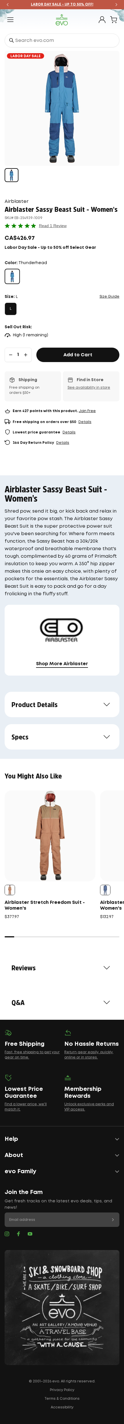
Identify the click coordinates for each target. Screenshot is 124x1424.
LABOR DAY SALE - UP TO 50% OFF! (62, 4)
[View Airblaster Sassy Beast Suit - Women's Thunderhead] (11, 175)
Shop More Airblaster (62, 664)
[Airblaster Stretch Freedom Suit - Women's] (50, 835)
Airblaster (17, 201)
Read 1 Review (53, 225)
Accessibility (62, 1407)
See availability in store (88, 387)
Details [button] (84, 422)
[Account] (102, 19)
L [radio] (11, 308)
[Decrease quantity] (10, 355)
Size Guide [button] (109, 296)
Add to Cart (77, 355)
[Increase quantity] (25, 355)
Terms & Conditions (62, 1398)
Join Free (87, 411)
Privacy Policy (62, 1390)
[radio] (12, 276)
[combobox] (62, 40)
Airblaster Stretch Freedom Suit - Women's (45, 905)
